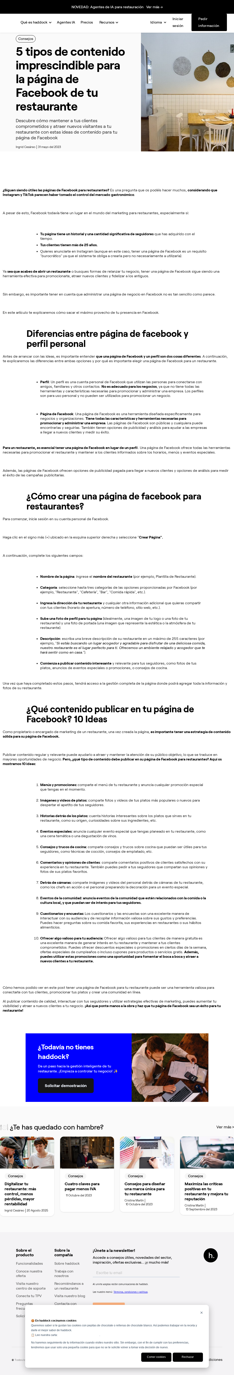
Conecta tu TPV (29, 1296)
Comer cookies (156, 1357)
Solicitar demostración (66, 1085)
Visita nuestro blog (69, 1296)
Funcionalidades (29, 1263)
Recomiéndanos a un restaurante (68, 1286)
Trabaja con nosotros (63, 1273)
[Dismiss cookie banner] (201, 1313)
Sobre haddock (67, 1263)
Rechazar (188, 1357)
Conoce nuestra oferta (29, 1273)
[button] (35, 22)
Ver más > (225, 1127)
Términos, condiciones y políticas (78, 1335)
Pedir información (208, 22)
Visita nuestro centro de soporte (31, 1286)
